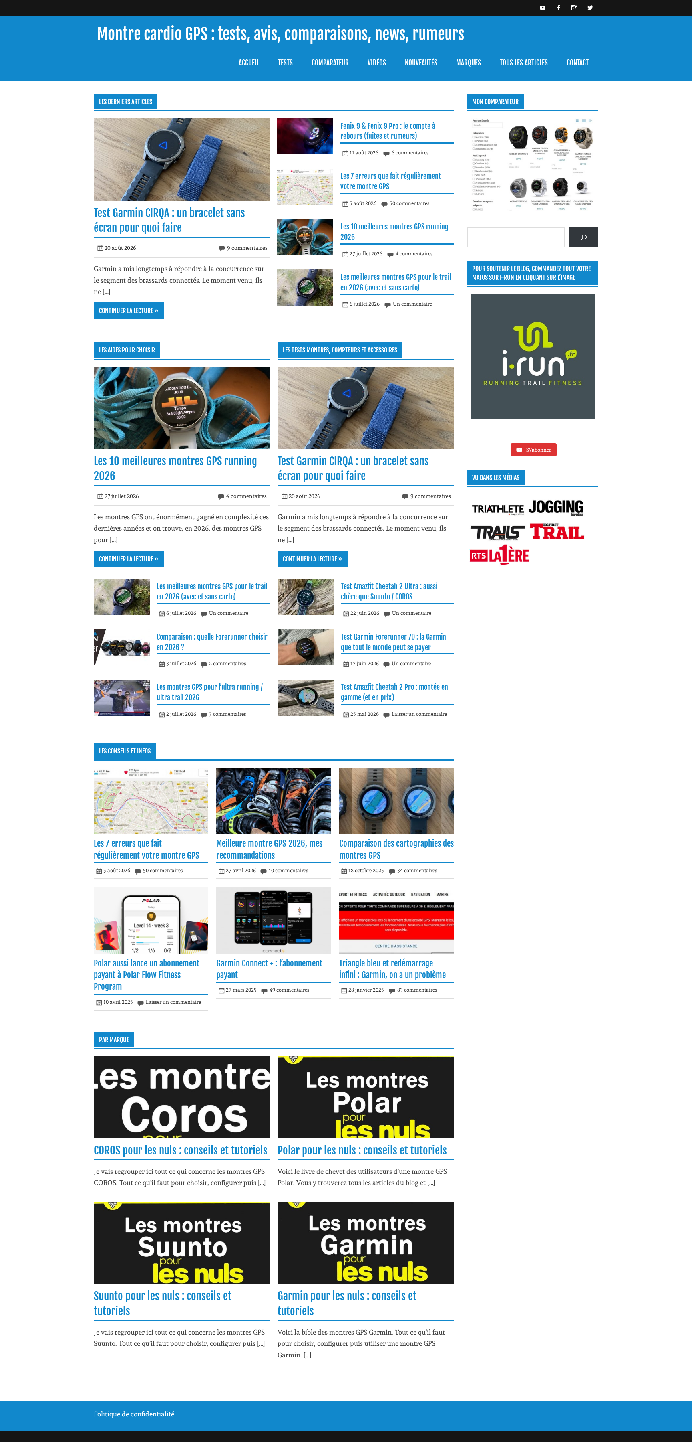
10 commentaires (288, 870)
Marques (468, 63)
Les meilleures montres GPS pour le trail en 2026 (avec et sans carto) (395, 282)
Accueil (249, 63)
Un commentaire (412, 304)
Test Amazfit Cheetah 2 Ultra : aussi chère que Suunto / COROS (389, 591)
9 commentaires (247, 248)
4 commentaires (414, 254)
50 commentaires (409, 203)
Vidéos (377, 63)
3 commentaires (227, 714)
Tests (285, 63)
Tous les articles (524, 63)
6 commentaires (410, 153)
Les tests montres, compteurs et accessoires (340, 350)
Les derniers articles (125, 102)
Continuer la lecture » (129, 311)
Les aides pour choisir (127, 350)
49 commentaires (289, 990)
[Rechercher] (583, 237)
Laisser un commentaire (419, 714)
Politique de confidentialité (134, 1414)
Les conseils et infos (125, 751)
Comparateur (330, 63)
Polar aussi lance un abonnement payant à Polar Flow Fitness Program (146, 975)
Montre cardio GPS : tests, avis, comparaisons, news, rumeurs (280, 34)
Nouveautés (421, 63)
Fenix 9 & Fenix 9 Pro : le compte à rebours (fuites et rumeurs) (387, 131)
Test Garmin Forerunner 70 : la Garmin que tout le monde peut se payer (393, 642)
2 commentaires (227, 663)
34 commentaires (417, 870)
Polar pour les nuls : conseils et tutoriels (362, 1150)
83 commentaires (417, 990)
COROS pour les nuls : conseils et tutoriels (181, 1150)
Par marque (114, 1040)
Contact (578, 63)
